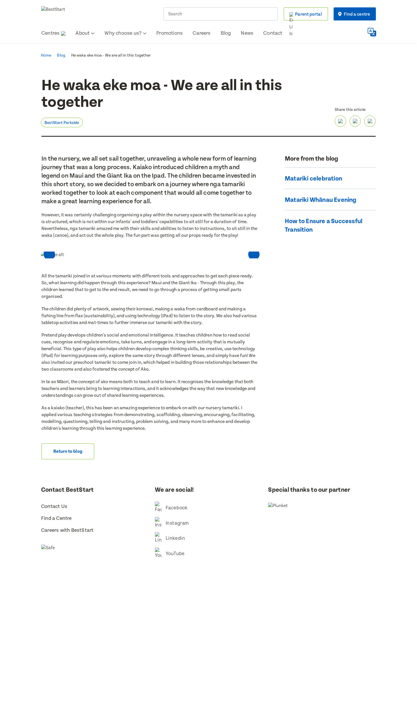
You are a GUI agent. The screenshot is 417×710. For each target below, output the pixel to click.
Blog (226, 33)
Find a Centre (56, 518)
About (82, 33)
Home (46, 55)
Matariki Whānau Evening (321, 200)
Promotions (169, 33)
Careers (201, 33)
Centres (50, 33)
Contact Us (54, 506)
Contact (272, 33)
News (247, 33)
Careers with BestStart (67, 530)
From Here (216, 653)
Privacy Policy (256, 646)
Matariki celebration (313, 178)
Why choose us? (123, 33)
